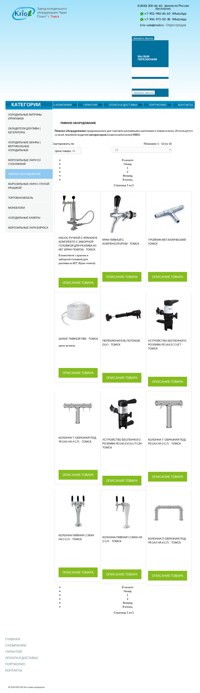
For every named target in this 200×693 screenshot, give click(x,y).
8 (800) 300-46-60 (150, 5)
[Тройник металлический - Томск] (169, 214)
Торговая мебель (20, 197)
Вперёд (127, 175)
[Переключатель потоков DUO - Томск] (123, 315)
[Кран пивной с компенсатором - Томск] (123, 214)
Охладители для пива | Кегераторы (24, 130)
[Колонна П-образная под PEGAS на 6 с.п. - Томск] (169, 513)
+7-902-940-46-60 (157, 13)
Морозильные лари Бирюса (28, 227)
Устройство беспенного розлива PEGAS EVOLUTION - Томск (122, 443)
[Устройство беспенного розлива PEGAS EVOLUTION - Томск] (123, 414)
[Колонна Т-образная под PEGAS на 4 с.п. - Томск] (78, 413)
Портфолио (157, 104)
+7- (146, 19)
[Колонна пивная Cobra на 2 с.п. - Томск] (123, 512)
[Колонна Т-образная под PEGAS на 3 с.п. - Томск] (169, 414)
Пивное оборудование (24, 173)
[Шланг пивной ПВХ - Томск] (78, 314)
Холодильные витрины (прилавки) (25, 116)
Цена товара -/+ (65, 150)
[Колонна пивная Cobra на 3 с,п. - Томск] (78, 511)
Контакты (185, 104)
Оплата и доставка (123, 104)
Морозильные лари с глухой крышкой (28, 185)
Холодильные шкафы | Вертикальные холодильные (24, 146)
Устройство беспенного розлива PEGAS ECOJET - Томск (167, 344)
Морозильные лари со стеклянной (24, 162)
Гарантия (90, 104)
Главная (12, 639)
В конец (127, 179)
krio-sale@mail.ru (152, 25)
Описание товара (78, 282)
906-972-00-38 (159, 19)
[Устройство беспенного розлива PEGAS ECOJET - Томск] (169, 315)
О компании (62, 104)
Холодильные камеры (24, 217)
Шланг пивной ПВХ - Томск (78, 338)
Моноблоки (16, 207)
